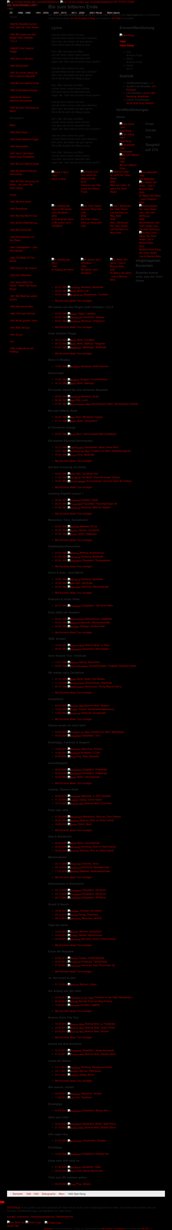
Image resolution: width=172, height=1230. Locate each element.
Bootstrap (48, 1228)
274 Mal (116, 18)
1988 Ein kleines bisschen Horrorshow (23, 172)
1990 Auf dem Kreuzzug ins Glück (24, 109)
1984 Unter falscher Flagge (24, 139)
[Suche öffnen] (71, 7)
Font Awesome (119, 1228)
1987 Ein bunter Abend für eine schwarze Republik (24, 74)
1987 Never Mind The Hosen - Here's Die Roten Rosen (23, 285)
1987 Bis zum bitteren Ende (24, 163)
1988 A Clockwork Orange (23, 90)
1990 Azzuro (16, 334)
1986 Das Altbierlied (20, 275)
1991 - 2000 (42, 12)
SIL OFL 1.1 (147, 1228)
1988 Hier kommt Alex (21, 306)
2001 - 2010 (60, 12)
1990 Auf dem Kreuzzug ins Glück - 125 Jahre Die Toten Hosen (24, 184)
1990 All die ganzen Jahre (23, 320)
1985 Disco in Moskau (21, 58)
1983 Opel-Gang (18, 132)
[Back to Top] (2, 1202)
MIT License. (107, 1228)
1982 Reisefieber (19, 208)
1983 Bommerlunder (20, 229)
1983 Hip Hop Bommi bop (23, 215)
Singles (13, 194)
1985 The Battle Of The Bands (22, 259)
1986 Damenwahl (19, 65)
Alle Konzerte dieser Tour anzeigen (73, 300)
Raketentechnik (64, 1216)
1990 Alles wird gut (20, 327)
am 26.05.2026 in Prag (83, 18)
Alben (13, 125)
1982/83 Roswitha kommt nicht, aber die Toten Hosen (24, 25)
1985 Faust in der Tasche (23, 268)
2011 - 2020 (78, 12)
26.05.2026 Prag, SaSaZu (140, 103)
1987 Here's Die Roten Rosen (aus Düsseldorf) (22, 155)
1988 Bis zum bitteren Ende (24, 83)
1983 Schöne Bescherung (23, 222)
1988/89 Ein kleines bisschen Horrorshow (21, 98)
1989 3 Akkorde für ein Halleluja (22, 349)
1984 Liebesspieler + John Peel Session (24, 248)
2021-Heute (96, 12)
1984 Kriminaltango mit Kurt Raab (22, 238)
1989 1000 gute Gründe (22, 313)
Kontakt (11, 1216)
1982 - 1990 (24, 12)
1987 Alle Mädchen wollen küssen (23, 297)
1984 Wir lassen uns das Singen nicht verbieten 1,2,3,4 (23, 38)
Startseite (18, 1193)
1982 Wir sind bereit (20, 201)
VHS (12, 341)
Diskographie (17, 118)
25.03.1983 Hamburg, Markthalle (140, 94)
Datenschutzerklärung (42, 1216)
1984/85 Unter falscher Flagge (22, 49)
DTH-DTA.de (13, 1207)
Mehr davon (113, 12)
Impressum (23, 1216)
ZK (11, 12)
